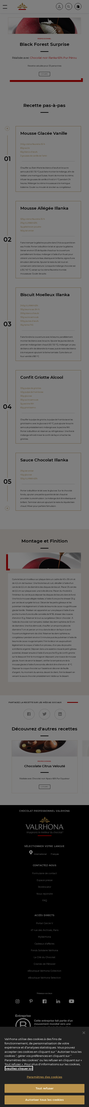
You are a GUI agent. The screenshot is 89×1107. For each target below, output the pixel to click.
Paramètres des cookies (44, 1077)
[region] (44, 1067)
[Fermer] (84, 1032)
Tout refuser (45, 1088)
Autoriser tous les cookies (44, 1099)
